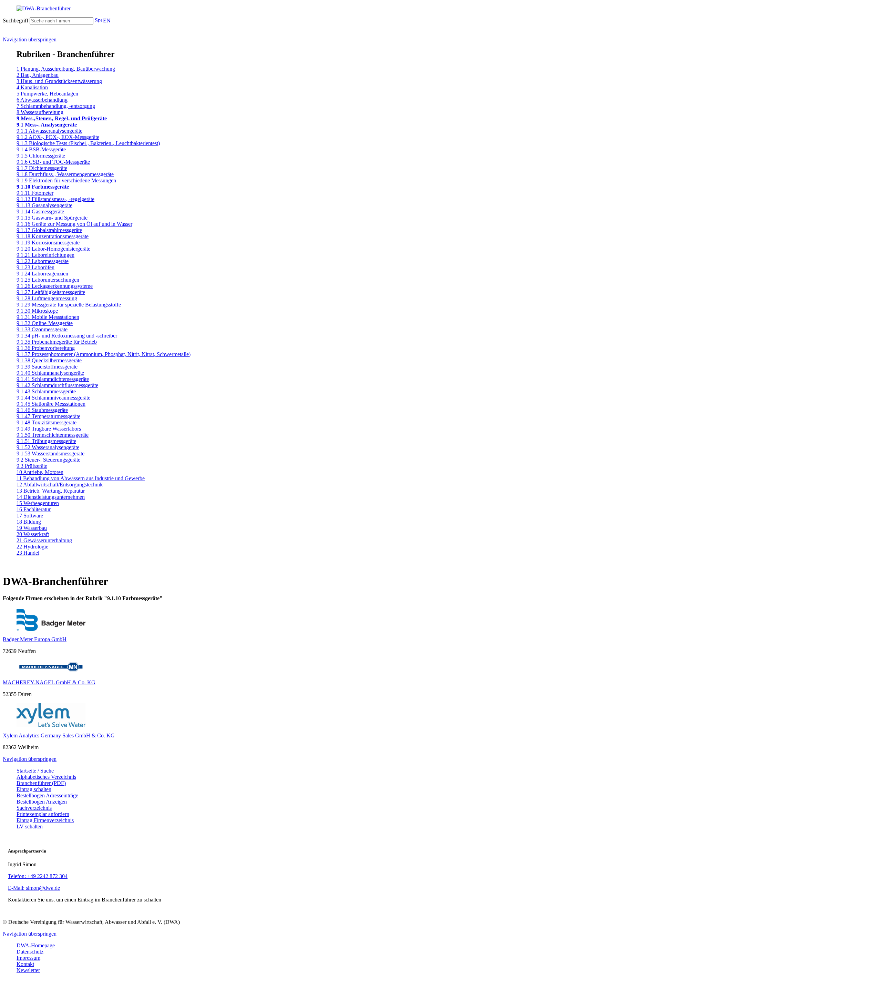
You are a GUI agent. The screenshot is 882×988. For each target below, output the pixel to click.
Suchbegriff (15, 20)
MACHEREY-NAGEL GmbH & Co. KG (49, 682)
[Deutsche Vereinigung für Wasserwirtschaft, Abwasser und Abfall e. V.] (441, 9)
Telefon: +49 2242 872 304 (38, 876)
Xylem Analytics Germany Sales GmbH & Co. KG (59, 735)
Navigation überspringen (30, 39)
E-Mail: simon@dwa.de (34, 888)
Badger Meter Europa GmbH (34, 639)
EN (106, 20)
